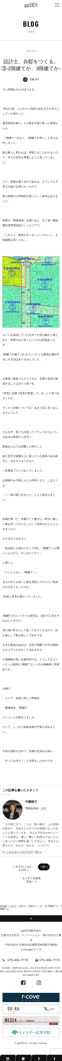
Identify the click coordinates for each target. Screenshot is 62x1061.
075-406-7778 (17, 960)
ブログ (13, 906)
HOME (3, 906)
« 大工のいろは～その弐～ (23, 868)
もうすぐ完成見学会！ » (31, 880)
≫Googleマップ (31, 949)
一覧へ (44, 866)
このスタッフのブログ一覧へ (23, 852)
